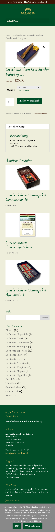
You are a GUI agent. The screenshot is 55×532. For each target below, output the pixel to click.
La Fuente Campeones (17, 342)
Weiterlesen (32, 526)
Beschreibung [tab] (16, 126)
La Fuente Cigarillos (16, 375)
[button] (44, 47)
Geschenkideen (19, 35)
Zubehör (10, 379)
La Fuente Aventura (16, 363)
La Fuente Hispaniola (17, 334)
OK (17, 526)
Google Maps (12, 416)
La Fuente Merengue (16, 346)
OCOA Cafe (12, 391)
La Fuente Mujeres (15, 371)
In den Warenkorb (29, 101)
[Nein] (51, 517)
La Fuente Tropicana (17, 367)
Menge (11, 90)
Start (8, 35)
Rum (8, 395)
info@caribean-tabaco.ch (17, 453)
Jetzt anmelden (12, 500)
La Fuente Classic (15, 338)
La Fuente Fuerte (15, 354)
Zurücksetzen (23, 90)
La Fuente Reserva (15, 359)
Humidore (11, 383)
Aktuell (9, 330)
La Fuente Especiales (16, 350)
